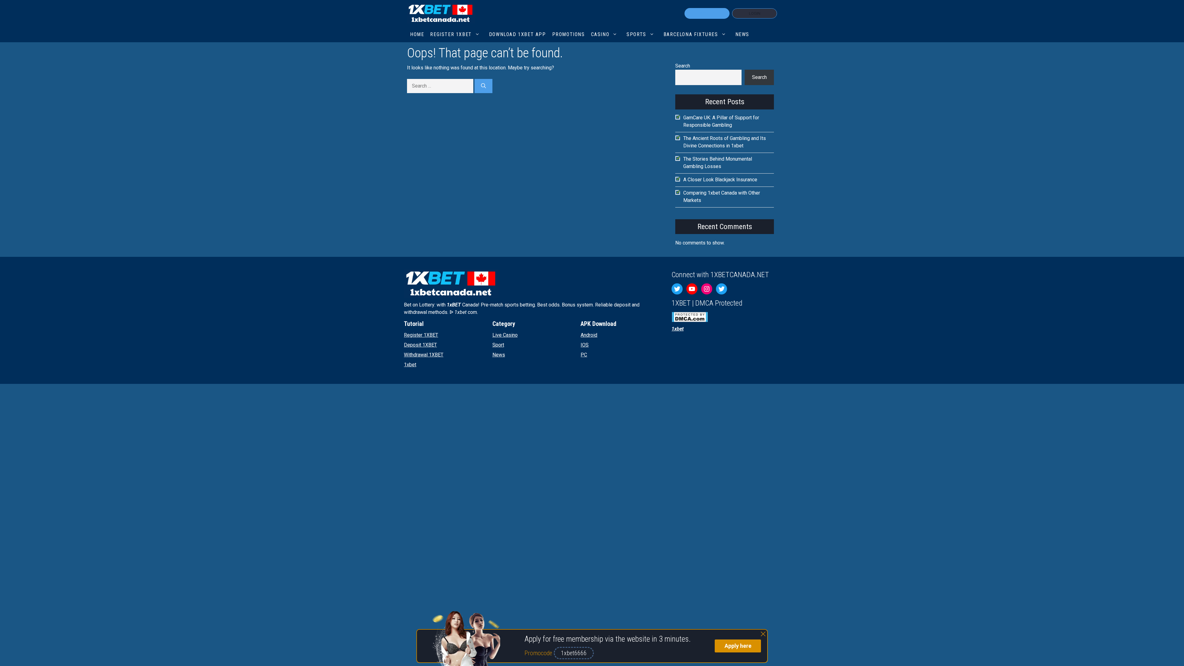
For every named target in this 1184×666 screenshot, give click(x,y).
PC (584, 355)
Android (589, 335)
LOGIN (754, 13)
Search (682, 66)
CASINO (600, 34)
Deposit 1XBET (420, 345)
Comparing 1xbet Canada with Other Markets (721, 196)
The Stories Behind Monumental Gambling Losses (717, 162)
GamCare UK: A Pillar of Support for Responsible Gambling (721, 121)
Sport (498, 345)
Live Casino (505, 335)
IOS (585, 345)
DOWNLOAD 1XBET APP (517, 34)
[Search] (483, 86)
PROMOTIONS (568, 34)
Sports (636, 34)
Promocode (539, 653)
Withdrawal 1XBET (423, 355)
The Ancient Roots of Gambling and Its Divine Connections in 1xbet (724, 142)
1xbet (410, 365)
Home (417, 34)
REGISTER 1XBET (450, 34)
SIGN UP (707, 13)
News (742, 34)
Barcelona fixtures (691, 34)
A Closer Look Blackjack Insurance (720, 180)
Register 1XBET (421, 335)
